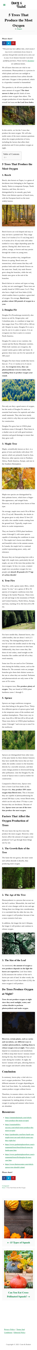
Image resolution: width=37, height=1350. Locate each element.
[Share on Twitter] (9, 43)
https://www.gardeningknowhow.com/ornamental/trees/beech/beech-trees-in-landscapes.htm (19, 1147)
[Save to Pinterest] (13, 43)
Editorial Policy (19, 1332)
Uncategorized (5, 1186)
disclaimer (30, 61)
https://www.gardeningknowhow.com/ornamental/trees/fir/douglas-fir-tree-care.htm (19, 1157)
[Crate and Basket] (18, 5)
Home (3, 1187)
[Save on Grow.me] (18, 43)
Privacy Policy (9, 1329)
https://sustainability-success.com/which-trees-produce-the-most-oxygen (19, 1127)
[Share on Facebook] (4, 43)
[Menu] (4, 5)
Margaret (19, 29)
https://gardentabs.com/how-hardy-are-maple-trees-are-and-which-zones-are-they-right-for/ (19, 1137)
